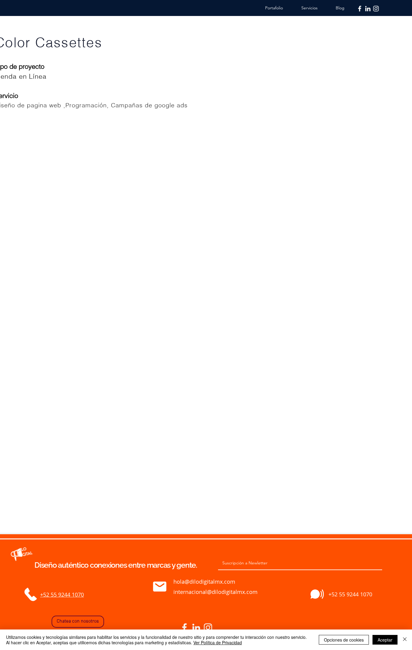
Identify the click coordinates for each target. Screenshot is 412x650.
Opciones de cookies (344, 640)
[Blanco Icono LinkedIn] (368, 8)
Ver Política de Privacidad (217, 642)
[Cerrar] (404, 639)
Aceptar (385, 640)
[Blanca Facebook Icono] (359, 8)
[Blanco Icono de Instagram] (376, 8)
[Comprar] (30, 594)
